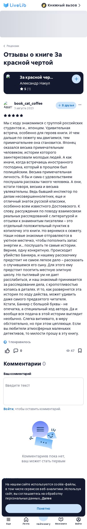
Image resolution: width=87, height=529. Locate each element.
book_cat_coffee (28, 103)
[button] (79, 104)
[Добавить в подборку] (76, 78)
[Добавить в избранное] (79, 350)
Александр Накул (35, 83)
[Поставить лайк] (7, 350)
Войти (9, 408)
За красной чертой (36, 77)
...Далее (46, 498)
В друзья (68, 105)
